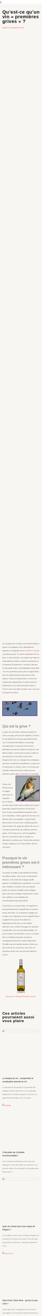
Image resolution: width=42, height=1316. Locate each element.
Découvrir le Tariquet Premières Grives (21, 996)
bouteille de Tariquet (31, 651)
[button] (40, 2)
